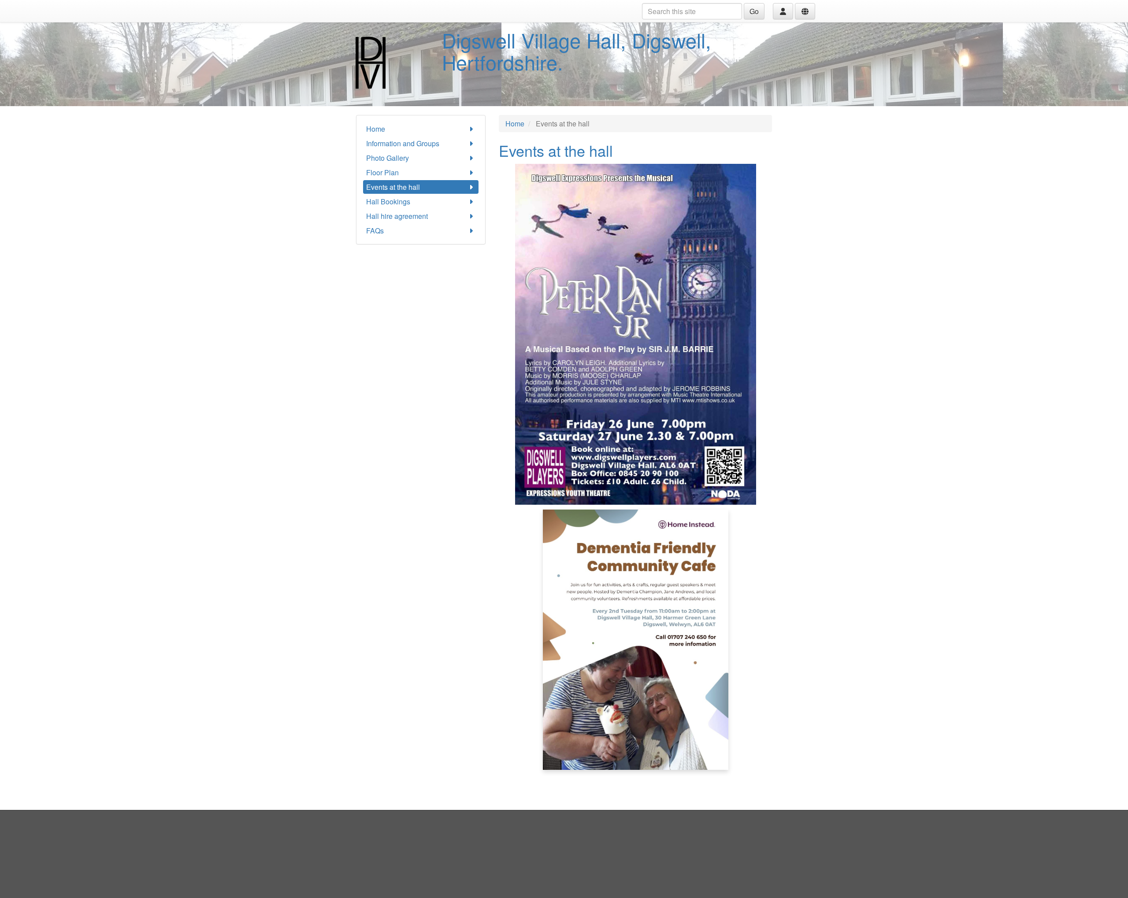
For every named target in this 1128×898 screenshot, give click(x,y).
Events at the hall (393, 187)
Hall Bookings (388, 201)
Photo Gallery (387, 158)
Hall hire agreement (397, 216)
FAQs (375, 230)
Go (754, 11)
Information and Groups (402, 143)
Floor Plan (382, 172)
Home (375, 129)
